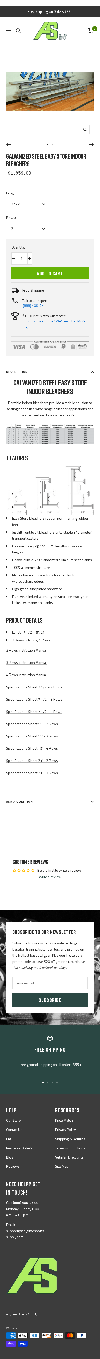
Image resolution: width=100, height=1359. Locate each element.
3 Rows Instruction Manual (26, 662)
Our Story (13, 1120)
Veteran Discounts (69, 1157)
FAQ (9, 1138)
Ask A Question (19, 801)
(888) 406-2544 (35, 305)
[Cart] (91, 30)
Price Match (64, 1120)
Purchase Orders (19, 1148)
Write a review (50, 876)
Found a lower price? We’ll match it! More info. (54, 324)
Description (17, 371)
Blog (9, 1157)
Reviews (13, 1166)
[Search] (18, 30)
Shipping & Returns (70, 1138)
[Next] (91, 144)
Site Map (61, 1166)
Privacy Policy (65, 1129)
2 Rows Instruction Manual (26, 650)
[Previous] (8, 144)
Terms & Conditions (70, 1148)
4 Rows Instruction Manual (26, 674)
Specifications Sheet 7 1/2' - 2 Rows (34, 687)
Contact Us (14, 1129)
